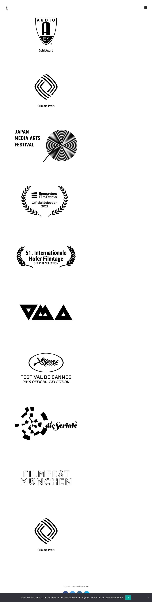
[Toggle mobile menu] (146, 7)
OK (128, 597)
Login (65, 586)
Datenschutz (84, 586)
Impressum (73, 586)
